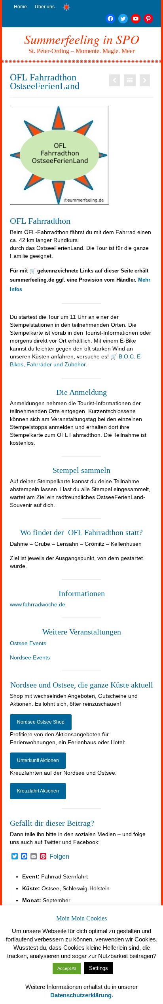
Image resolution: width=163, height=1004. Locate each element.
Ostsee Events (28, 643)
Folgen (59, 856)
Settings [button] (98, 968)
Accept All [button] (66, 968)
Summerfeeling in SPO (81, 39)
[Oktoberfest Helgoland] (114, 80)
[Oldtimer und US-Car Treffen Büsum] (145, 80)
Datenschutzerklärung (81, 995)
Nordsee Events (30, 657)
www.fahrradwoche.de (37, 604)
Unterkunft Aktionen (38, 760)
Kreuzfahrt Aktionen (38, 791)
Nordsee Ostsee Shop (40, 722)
